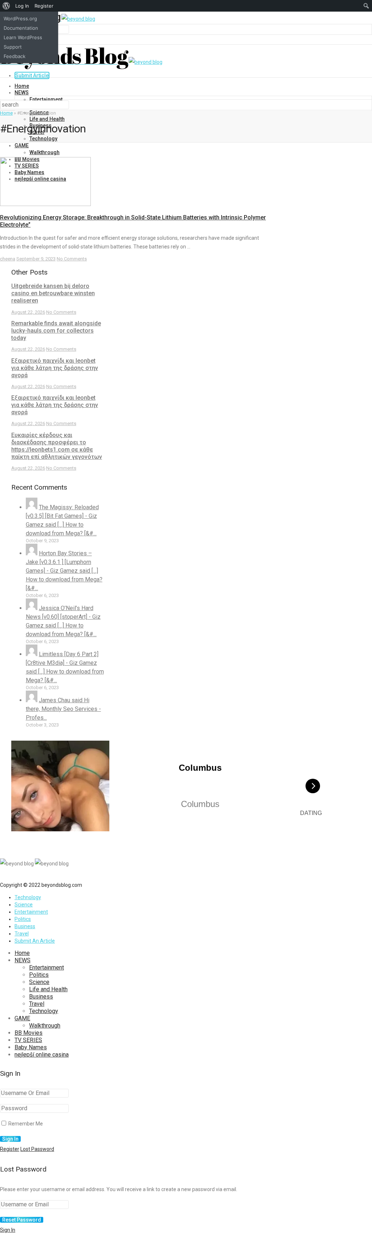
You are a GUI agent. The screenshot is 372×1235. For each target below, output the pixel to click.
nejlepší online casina (42, 1054)
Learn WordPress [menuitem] (23, 37)
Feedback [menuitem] (14, 56)
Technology (43, 138)
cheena (7, 259)
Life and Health (47, 119)
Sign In (7, 1230)
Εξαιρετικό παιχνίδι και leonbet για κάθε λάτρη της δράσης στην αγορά (54, 368)
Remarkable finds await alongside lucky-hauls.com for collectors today (56, 330)
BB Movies (29, 1032)
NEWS (22, 92)
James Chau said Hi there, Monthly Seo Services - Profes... (63, 709)
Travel (22, 933)
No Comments (72, 259)
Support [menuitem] (13, 47)
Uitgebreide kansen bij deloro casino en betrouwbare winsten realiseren (53, 293)
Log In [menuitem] (22, 6)
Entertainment (45, 99)
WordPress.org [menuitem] (20, 18)
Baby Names (31, 1047)
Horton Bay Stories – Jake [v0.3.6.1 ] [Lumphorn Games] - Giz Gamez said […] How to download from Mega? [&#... (64, 571)
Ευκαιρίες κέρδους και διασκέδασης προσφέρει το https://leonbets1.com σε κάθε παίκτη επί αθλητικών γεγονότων (56, 446)
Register (9, 1149)
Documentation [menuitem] (21, 28)
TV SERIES (28, 1040)
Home (22, 86)
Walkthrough (44, 152)
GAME (22, 145)
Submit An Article (35, 941)
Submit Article (32, 75)
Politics (23, 919)
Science (24, 904)
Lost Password (37, 1149)
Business (25, 926)
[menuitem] (6, 6)
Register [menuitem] (44, 6)
